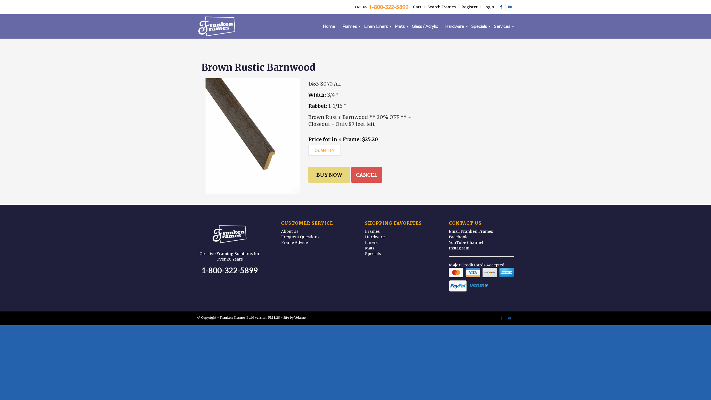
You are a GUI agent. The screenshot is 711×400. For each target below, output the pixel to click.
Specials (373, 253)
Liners (371, 242)
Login (489, 6)
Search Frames (441, 6)
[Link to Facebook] (501, 7)
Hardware (375, 236)
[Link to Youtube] (509, 7)
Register (470, 6)
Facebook (458, 236)
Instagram (459, 248)
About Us (289, 231)
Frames (372, 231)
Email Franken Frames (471, 231)
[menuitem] (417, 7)
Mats (369, 248)
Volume (300, 317)
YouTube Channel (466, 242)
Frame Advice (294, 242)
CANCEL (366, 175)
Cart (417, 6)
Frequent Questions (300, 236)
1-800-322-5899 (229, 270)
